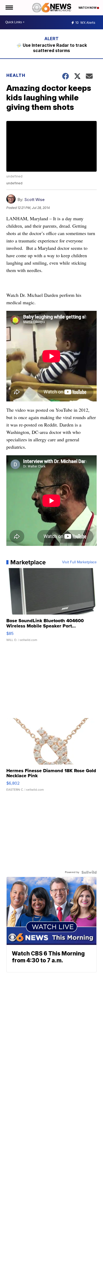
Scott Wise (34, 199)
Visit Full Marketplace (79, 562)
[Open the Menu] (9, 7)
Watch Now (87, 7)
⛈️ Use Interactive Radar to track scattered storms (51, 48)
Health (15, 75)
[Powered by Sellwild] (89, 872)
